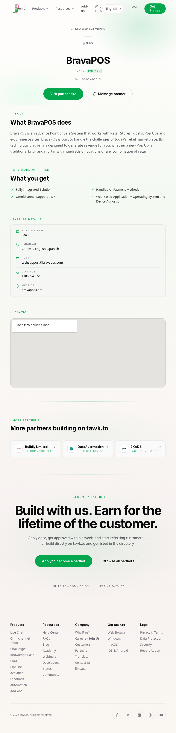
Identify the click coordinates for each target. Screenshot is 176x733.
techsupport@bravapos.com (42, 262)
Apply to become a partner (63, 561)
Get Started (155, 8)
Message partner (112, 94)
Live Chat (16, 632)
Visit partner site (63, 94)
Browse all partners (118, 561)
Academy (49, 650)
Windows (114, 638)
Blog (46, 644)
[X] (128, 715)
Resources (63, 8)
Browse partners (90, 29)
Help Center (51, 632)
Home (21, 8)
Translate (81, 656)
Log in (134, 8)
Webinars (49, 656)
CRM (13, 661)
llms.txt (80, 669)
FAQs (46, 638)
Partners (81, 650)
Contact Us (83, 662)
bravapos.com (32, 290)
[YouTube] (161, 715)
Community (51, 675)
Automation (18, 685)
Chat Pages (18, 649)
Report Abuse (150, 650)
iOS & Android (118, 650)
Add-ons (84, 8)
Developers (51, 662)
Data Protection (151, 638)
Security (146, 644)
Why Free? (98, 8)
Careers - (87, 638)
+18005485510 (32, 276)
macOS (113, 644)
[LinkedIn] (139, 715)
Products (38, 8)
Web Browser (117, 632)
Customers (83, 644)
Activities (16, 673)
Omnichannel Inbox (20, 640)
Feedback (17, 679)
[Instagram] (150, 715)
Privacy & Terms (151, 632)
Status (47, 669)
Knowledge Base (22, 655)
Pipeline (16, 667)
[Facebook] (116, 715)
